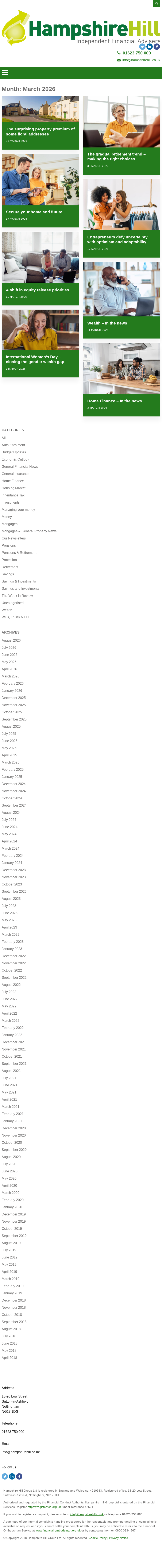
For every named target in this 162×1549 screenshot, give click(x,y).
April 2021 (9, 1099)
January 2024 (12, 863)
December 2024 (14, 784)
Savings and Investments (20, 588)
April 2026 (9, 669)
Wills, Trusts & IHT (15, 617)
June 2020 (10, 1171)
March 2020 (10, 1193)
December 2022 (14, 956)
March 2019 (10, 1279)
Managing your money (18, 509)
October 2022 (12, 970)
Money (7, 517)
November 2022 (14, 963)
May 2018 (9, 1350)
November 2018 (14, 1307)
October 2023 (12, 884)
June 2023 (10, 913)
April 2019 (9, 1271)
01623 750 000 (137, 53)
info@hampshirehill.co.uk (141, 60)
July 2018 (9, 1336)
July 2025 (9, 733)
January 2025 (12, 777)
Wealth (7, 610)
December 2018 (14, 1300)
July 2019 (9, 1250)
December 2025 (14, 698)
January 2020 (12, 1207)
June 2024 (10, 827)
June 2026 (10, 655)
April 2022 (9, 1013)
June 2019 (10, 1257)
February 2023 (13, 941)
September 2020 (14, 1150)
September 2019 (14, 1236)
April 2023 (9, 927)
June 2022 (10, 999)
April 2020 (9, 1185)
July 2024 (9, 820)
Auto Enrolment (13, 445)
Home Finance (13, 481)
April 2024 (9, 841)
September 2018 (14, 1322)
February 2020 (13, 1200)
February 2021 (13, 1114)
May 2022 (9, 1006)
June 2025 (10, 741)
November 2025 (14, 705)
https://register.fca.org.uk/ (45, 1506)
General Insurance (15, 474)
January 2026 (12, 690)
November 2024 (14, 791)
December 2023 (14, 870)
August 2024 (11, 812)
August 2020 (11, 1157)
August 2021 (11, 1071)
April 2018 (9, 1358)
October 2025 (12, 712)
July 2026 (9, 647)
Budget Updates (14, 452)
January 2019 (12, 1293)
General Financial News (20, 466)
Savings (8, 574)
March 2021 (10, 1106)
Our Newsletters (14, 538)
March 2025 (10, 762)
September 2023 (14, 891)
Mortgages (10, 524)
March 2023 (10, 934)
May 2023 (9, 920)
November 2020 (14, 1135)
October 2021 (12, 1056)
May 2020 (9, 1178)
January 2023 (12, 949)
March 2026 (10, 676)
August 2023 (11, 898)
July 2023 (9, 906)
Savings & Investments (19, 581)
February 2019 (13, 1286)
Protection (9, 560)
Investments (11, 502)
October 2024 (12, 798)
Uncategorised (13, 603)
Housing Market (13, 488)
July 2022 (9, 992)
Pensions (9, 545)
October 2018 (12, 1315)
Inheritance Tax (13, 495)
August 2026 (11, 640)
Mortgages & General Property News (29, 531)
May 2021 (9, 1092)
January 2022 (12, 1035)
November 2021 (14, 1049)
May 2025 (9, 748)
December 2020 (14, 1128)
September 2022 (14, 977)
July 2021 (9, 1078)
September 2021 (14, 1063)
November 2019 (14, 1221)
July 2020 (9, 1164)
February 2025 (13, 769)
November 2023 (14, 877)
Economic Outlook (15, 459)
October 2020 (12, 1142)
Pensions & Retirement (19, 552)
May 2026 (9, 662)
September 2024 (14, 805)
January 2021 (12, 1121)
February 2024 (13, 855)
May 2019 (9, 1264)
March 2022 (10, 1020)
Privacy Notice (118, 1538)
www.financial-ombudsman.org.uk (58, 1530)
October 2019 (12, 1228)
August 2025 (11, 726)
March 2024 (10, 848)
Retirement (10, 567)
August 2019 (11, 1243)
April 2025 (9, 755)
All (4, 438)
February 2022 (13, 1028)
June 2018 (10, 1343)
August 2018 (11, 1329)
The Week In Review (17, 595)
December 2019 (14, 1214)
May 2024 (9, 834)
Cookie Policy (98, 1538)
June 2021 (10, 1085)
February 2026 (13, 683)
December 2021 (14, 1042)
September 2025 (14, 719)
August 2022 (11, 985)
